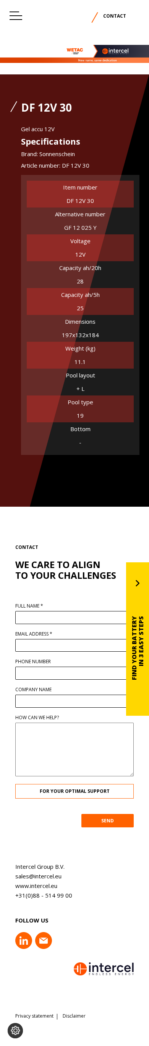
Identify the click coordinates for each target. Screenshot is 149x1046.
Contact (114, 16)
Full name (29, 606)
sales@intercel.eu (38, 876)
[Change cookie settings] (15, 1030)
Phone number (33, 661)
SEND (107, 820)
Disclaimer (74, 1016)
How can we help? (37, 717)
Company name (33, 689)
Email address (33, 634)
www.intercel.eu (36, 886)
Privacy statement (34, 1016)
